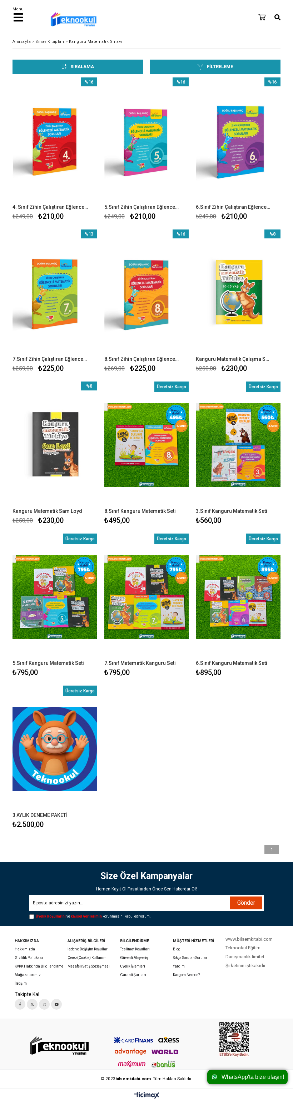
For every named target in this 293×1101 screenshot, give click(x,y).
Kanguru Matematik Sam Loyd (47, 511)
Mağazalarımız (28, 975)
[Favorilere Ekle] (55, 150)
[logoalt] (58, 1046)
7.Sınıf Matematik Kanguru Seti (140, 663)
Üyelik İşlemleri (132, 966)
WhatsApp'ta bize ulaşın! (253, 1077)
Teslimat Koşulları (135, 949)
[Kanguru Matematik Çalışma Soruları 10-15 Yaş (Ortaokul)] (238, 292)
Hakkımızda (25, 949)
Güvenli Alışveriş (134, 958)
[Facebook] (20, 1004)
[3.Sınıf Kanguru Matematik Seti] (238, 445)
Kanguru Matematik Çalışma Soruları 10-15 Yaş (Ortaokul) (234, 359)
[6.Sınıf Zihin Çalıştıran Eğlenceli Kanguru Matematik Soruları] (238, 140)
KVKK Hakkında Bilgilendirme (39, 966)
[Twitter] (32, 1004)
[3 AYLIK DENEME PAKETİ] (55, 749)
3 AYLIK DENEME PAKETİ (40, 815)
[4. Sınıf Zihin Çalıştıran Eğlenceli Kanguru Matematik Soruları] (55, 140)
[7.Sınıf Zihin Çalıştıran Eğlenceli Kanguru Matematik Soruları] (55, 292)
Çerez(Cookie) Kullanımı (88, 958)
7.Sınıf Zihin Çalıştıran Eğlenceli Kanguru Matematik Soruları (50, 359)
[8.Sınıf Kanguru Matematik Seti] (146, 445)
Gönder (246, 902)
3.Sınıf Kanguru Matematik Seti (231, 511)
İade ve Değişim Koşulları (88, 949)
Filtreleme (220, 66)
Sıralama (82, 66)
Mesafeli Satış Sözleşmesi (89, 966)
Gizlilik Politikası (29, 958)
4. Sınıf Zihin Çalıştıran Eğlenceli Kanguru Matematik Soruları (50, 207)
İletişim (21, 983)
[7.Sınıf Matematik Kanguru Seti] (146, 597)
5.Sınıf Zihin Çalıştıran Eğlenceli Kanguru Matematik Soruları (142, 207)
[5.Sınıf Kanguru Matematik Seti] (55, 597)
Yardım (179, 966)
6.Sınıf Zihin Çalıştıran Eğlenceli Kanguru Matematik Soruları (234, 207)
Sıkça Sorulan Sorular (190, 958)
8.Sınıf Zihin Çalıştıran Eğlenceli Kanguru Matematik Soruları (142, 359)
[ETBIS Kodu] (234, 1039)
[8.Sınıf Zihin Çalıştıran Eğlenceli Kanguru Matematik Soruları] (146, 292)
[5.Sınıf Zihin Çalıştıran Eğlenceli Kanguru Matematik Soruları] (146, 140)
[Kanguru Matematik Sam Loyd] (55, 445)
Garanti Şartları (133, 975)
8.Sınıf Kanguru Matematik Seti (140, 511)
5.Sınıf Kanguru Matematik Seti (48, 663)
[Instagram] (44, 1004)
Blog (176, 949)
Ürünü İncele (74, 150)
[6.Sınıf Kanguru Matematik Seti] (238, 597)
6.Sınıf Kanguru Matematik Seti (231, 663)
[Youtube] (56, 1004)
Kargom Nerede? (186, 975)
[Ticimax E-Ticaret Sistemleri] (146, 1095)
